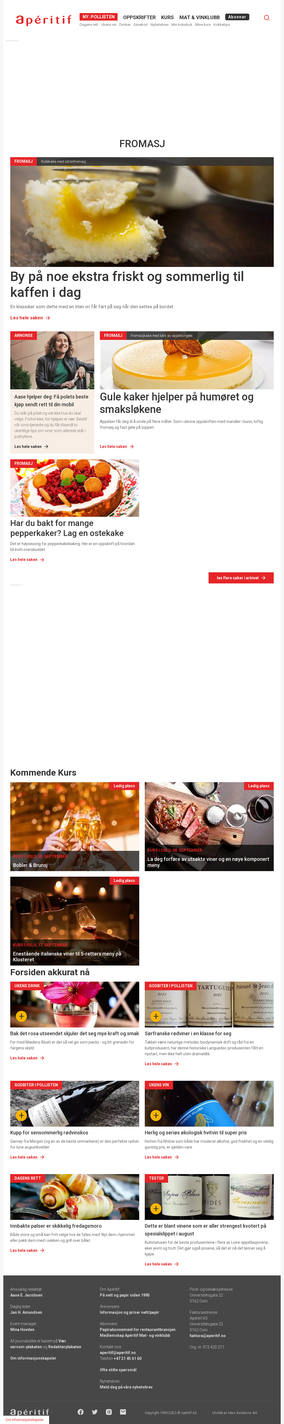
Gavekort (140, 24)
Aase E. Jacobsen (26, 1295)
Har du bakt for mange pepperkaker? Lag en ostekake (67, 528)
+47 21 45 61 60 (127, 1358)
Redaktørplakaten (64, 1347)
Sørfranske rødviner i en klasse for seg (188, 1033)
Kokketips (222, 24)
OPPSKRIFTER (139, 17)
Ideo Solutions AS (242, 1413)
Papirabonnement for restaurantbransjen (138, 1329)
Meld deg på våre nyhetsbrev (126, 1387)
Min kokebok (181, 24)
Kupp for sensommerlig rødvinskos (49, 1132)
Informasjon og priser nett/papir (129, 1312)
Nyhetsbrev (160, 24)
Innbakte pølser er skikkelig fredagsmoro (56, 1226)
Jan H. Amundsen (26, 1312)
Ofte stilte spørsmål (118, 1370)
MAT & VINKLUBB (199, 17)
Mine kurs (203, 24)
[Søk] (266, 17)
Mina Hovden (22, 1329)
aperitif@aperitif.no (118, 1352)
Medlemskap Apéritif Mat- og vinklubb (135, 1335)
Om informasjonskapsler (33, 1358)
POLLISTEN (102, 16)
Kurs (167, 17)
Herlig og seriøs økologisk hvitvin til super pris (196, 1132)
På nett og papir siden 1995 (125, 1295)
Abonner (237, 17)
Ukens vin (108, 24)
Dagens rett (89, 24)
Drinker (125, 24)
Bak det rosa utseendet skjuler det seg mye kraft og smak (74, 1033)
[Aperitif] (43, 20)
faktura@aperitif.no (208, 1335)
